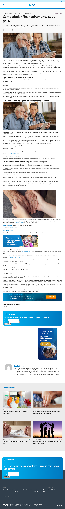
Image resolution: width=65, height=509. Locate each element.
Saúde (31, 489)
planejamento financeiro (13, 153)
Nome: (6, 319)
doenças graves (13, 227)
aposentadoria (36, 263)
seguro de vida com (19, 222)
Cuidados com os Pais (58, 13)
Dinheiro (4, 489)
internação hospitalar (8, 230)
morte (4, 225)
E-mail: (6, 321)
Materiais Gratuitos (52, 489)
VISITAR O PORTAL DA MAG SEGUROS (54, 1)
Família (29, 409)
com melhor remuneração (14, 257)
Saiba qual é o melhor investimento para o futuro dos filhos (46, 421)
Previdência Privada (13, 499)
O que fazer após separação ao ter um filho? (12, 421)
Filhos (23, 489)
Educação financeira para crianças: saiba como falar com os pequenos (46, 392)
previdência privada (26, 251)
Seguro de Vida (6, 499)
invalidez (10, 225)
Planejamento (10, 489)
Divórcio (29, 439)
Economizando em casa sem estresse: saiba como (14, 391)
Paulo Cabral (19, 366)
